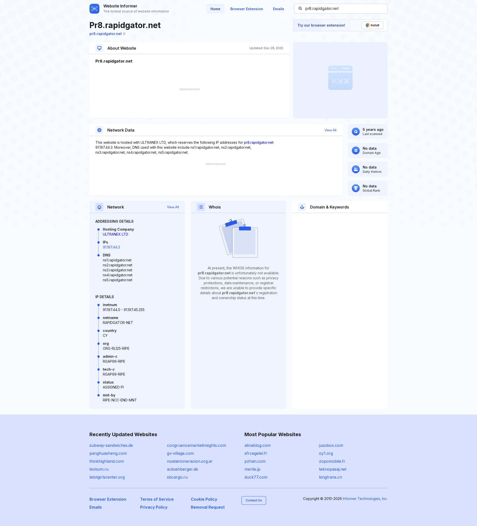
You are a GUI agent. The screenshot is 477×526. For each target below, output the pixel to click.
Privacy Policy (153, 507)
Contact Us (254, 500)
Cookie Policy (204, 499)
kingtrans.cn (330, 477)
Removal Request (208, 507)
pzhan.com (255, 461)
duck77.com (255, 477)
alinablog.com (257, 445)
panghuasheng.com (108, 453)
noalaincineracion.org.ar (190, 461)
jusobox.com (331, 445)
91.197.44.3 (111, 247)
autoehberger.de (182, 469)
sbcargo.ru (177, 477)
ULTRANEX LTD (115, 234)
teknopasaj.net (332, 469)
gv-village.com (180, 453)
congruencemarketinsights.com (196, 445)
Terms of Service (157, 499)
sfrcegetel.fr (255, 453)
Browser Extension (246, 9)
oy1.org (326, 453)
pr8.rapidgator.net (105, 34)
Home (215, 9)
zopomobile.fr (332, 461)
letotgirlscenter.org (107, 477)
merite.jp (252, 469)
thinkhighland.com (106, 461)
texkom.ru (99, 469)
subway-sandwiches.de (111, 445)
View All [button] (330, 130)
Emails (278, 9)
